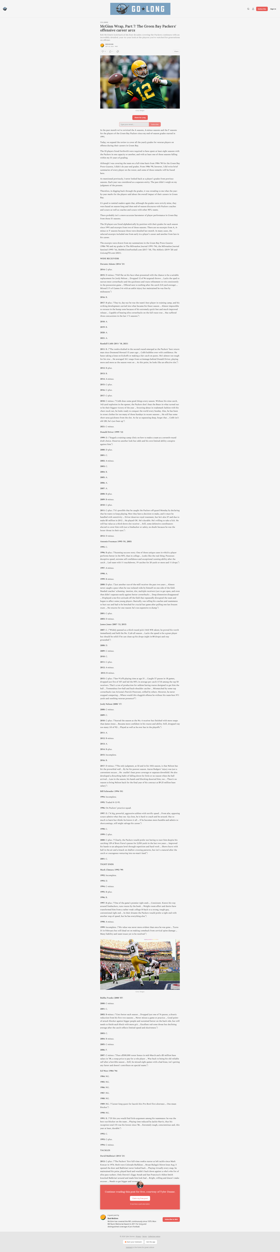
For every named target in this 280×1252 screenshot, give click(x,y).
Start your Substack (134, 1242)
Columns (104, 22)
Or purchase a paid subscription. (140, 1204)
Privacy (138, 1236)
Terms (144, 1236)
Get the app (150, 1242)
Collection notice (154, 1236)
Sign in (273, 9)
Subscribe (262, 9)
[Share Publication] (253, 9)
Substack (129, 1247)
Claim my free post (140, 1198)
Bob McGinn (109, 44)
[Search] (248, 9)
